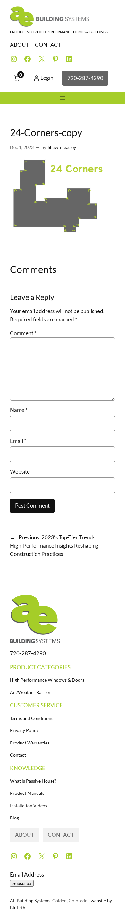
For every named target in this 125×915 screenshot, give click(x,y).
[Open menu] (62, 98)
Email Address (27, 874)
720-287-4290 (85, 78)
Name (19, 409)
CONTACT (48, 44)
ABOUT (19, 44)
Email (18, 440)
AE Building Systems (30, 900)
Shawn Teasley (62, 147)
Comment (23, 333)
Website (20, 471)
